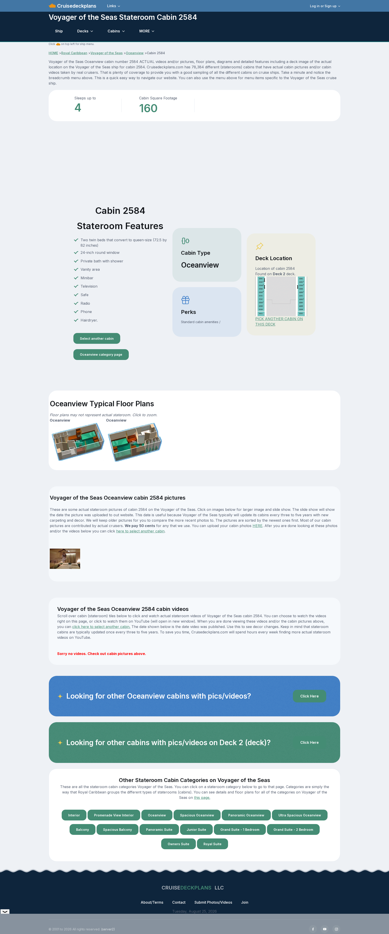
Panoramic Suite (159, 829)
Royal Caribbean (74, 53)
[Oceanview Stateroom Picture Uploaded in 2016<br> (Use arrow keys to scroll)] (65, 558)
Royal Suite (213, 844)
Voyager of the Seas (106, 53)
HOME (53, 53)
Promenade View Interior (114, 815)
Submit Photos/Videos (213, 902)
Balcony (82, 829)
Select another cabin (97, 338)
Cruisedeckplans (76, 6)
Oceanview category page (101, 354)
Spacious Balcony (117, 829)
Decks (82, 31)
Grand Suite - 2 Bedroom (293, 829)
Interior (74, 815)
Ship (59, 31)
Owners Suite (178, 844)
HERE (257, 525)
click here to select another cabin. (101, 626)
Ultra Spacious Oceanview (299, 815)
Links (111, 6)
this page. (202, 797)
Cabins (114, 31)
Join (244, 902)
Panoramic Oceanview (246, 815)
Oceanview (135, 53)
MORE (144, 31)
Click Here (309, 696)
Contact (178, 902)
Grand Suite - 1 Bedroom (239, 829)
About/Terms (152, 902)
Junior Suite (196, 829)
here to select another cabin (140, 531)
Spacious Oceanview (197, 815)
